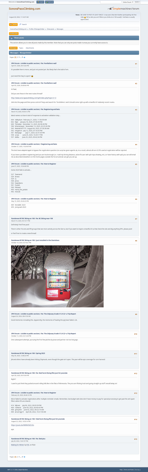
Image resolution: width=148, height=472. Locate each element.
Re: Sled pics (40, 439)
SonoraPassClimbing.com (24, 8)
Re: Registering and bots (50, 109)
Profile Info (14, 33)
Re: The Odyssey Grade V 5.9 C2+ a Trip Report (58, 314)
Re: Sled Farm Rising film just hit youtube (51, 373)
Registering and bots (49, 144)
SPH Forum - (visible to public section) (25, 63)
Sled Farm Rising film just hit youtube (50, 419)
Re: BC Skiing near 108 (44, 218)
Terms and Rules (129, 469)
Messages (13, 48)
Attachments (30, 48)
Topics (21, 48)
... (21, 57)
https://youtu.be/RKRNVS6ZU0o (22, 425)
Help (121, 469)
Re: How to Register (48, 164)
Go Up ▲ (138, 469)
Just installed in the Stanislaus (47, 240)
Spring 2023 (40, 353)
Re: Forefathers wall (48, 63)
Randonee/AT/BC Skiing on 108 (23, 218)
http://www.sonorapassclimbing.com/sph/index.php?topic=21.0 (33, 98)
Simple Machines (23, 469)
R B (28, 445)
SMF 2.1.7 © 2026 (12, 469)
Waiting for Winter (17, 445)
